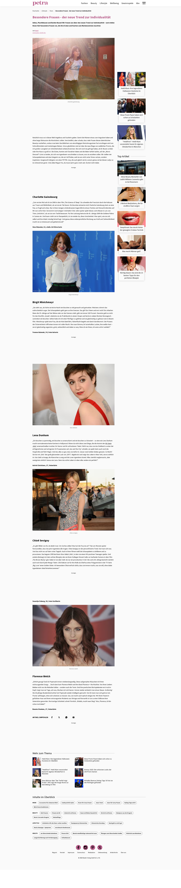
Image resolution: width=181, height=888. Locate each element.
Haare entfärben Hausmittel (88, 813)
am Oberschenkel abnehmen (49, 833)
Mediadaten (91, 852)
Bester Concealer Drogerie (41, 817)
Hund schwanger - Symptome (42, 827)
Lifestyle (103, 3)
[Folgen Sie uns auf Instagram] (85, 847)
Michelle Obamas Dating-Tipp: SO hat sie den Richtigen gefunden (98, 781)
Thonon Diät (65, 833)
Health (35, 833)
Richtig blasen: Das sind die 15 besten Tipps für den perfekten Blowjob (131, 275)
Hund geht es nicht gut (115, 823)
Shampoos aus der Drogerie (124, 813)
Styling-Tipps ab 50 (129, 802)
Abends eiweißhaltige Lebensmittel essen (85, 833)
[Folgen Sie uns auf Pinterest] (92, 847)
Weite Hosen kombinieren (41, 807)
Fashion (84, 3)
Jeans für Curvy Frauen (113, 802)
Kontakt (62, 852)
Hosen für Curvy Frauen (85, 802)
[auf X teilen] (59, 717)
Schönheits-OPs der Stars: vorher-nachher (54, 823)
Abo (138, 3)
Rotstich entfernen (106, 813)
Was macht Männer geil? (131, 251)
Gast (36, 31)
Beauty (94, 3)
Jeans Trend (99, 802)
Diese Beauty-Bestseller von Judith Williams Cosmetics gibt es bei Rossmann (131, 179)
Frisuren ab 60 (56, 813)
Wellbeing (114, 3)
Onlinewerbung (102, 852)
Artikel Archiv (114, 852)
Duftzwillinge (57, 817)
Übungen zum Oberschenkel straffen (111, 833)
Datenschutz (81, 852)
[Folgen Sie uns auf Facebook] (78, 847)
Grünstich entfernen (70, 813)
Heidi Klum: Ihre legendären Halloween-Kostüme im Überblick (56, 760)
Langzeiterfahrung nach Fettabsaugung (46, 837)
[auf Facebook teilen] (52, 717)
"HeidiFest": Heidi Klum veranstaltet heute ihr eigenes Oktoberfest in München (55, 772)
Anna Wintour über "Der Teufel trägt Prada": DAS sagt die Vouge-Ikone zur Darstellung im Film (55, 782)
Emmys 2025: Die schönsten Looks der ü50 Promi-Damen (97, 771)
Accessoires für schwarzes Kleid (48, 802)
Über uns (123, 852)
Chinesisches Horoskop (98, 823)
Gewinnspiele (127, 3)
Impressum (71, 852)
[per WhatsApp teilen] (66, 717)
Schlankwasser (66, 837)
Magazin (54, 852)
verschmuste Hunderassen (62, 827)
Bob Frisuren (44, 813)
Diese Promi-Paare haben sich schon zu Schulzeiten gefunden (98, 760)
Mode (34, 803)
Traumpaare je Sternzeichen (79, 823)
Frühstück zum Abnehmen (133, 833)
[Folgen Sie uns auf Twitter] (99, 847)
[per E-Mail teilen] (73, 717)
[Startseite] (40, 3)
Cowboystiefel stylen (68, 802)
